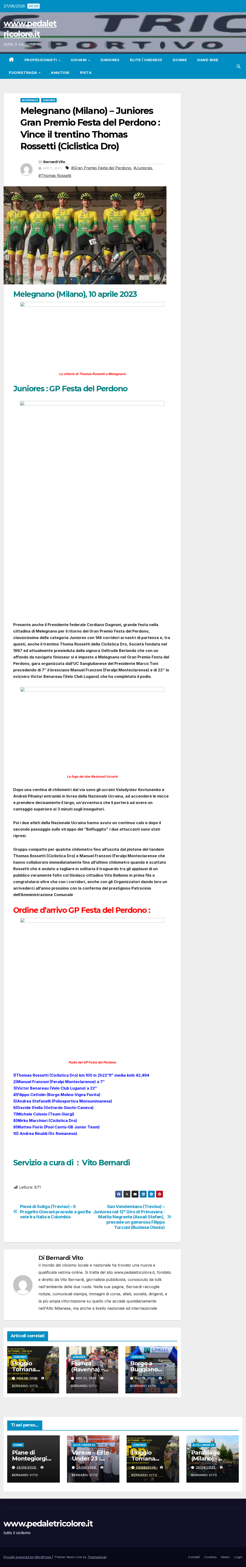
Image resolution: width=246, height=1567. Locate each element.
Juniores (109, 60)
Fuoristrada (23, 72)
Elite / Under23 (146, 60)
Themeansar (96, 1557)
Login (238, 1557)
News (225, 1557)
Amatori (60, 72)
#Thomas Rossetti (54, 175)
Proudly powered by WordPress (28, 1557)
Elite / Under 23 (84, 1445)
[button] (238, 66)
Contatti (194, 1557)
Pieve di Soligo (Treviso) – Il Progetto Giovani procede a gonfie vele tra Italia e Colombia (55, 1212)
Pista (86, 72)
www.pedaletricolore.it (48, 1524)
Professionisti (41, 60)
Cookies (210, 1557)
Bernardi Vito (54, 162)
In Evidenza (30, 100)
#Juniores (143, 167)
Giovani (79, 60)
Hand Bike (207, 60)
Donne (180, 60)
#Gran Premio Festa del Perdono (101, 167)
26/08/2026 (27, 1467)
